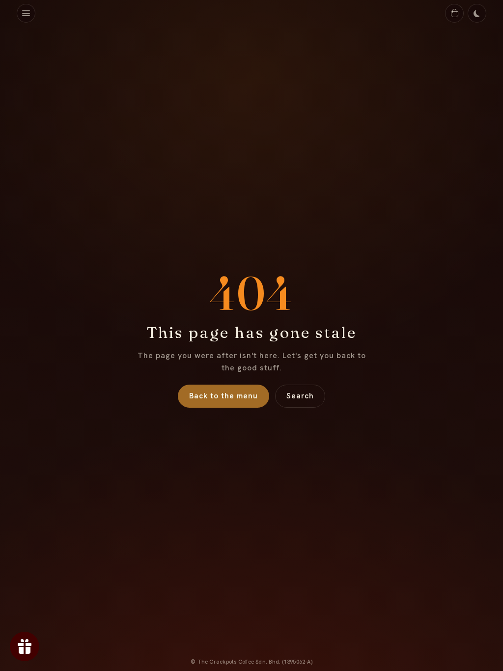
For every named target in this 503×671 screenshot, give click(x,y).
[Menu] (26, 13)
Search (300, 396)
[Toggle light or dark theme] (477, 13)
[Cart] (454, 13)
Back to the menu (223, 396)
